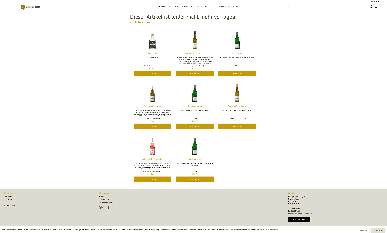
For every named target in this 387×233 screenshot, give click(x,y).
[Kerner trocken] (237, 40)
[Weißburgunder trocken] (152, 93)
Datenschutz (8, 199)
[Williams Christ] (152, 40)
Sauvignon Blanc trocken (237, 106)
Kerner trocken (237, 53)
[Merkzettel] (366, 7)
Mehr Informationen (270, 230)
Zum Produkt (152, 73)
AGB (5, 202)
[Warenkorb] (376, 7)
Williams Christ (152, 53)
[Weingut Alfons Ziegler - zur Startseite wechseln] (30, 7)
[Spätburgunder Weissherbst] (152, 146)
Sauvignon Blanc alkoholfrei (195, 53)
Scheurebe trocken (195, 106)
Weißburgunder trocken (152, 106)
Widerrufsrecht (9, 205)
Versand (102, 197)
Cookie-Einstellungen (106, 202)
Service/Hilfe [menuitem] (373, 2)
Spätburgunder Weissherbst (152, 159)
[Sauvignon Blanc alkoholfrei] (195, 40)
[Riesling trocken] (195, 146)
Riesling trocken (195, 159)
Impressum (8, 197)
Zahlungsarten (104, 199)
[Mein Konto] (372, 7)
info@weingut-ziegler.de (302, 213)
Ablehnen (363, 230)
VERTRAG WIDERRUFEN (299, 220)
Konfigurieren (378, 230)
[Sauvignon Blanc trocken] (237, 93)
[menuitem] (367, 6)
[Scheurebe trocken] (195, 93)
